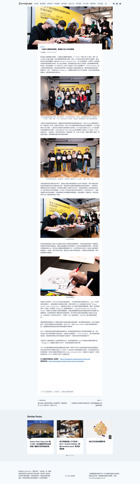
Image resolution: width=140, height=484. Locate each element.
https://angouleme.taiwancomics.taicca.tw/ (75, 359)
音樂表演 (50, 3)
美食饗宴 (57, 3)
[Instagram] (117, 3)
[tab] (66, 455)
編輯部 (43, 52)
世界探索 (78, 3)
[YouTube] (120, 3)
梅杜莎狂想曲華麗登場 (97, 442)
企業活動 (100, 3)
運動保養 (93, 3)
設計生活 (71, 3)
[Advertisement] (70, 376)
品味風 (36, 3)
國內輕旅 (64, 3)
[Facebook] (113, 3)
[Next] (110, 437)
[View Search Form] (105, 3)
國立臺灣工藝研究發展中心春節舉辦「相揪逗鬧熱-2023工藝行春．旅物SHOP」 (52, 403)
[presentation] (40, 429)
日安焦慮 (56, 391)
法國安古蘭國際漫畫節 (67, 391)
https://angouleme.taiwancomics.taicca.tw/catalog (66, 361)
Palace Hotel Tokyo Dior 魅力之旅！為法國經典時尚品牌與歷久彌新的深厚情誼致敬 (40, 444)
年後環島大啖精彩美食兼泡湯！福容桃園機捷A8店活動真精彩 (86, 403)
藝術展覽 (43, 3)
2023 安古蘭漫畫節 (46, 391)
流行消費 (85, 3)
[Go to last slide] (30, 437)
